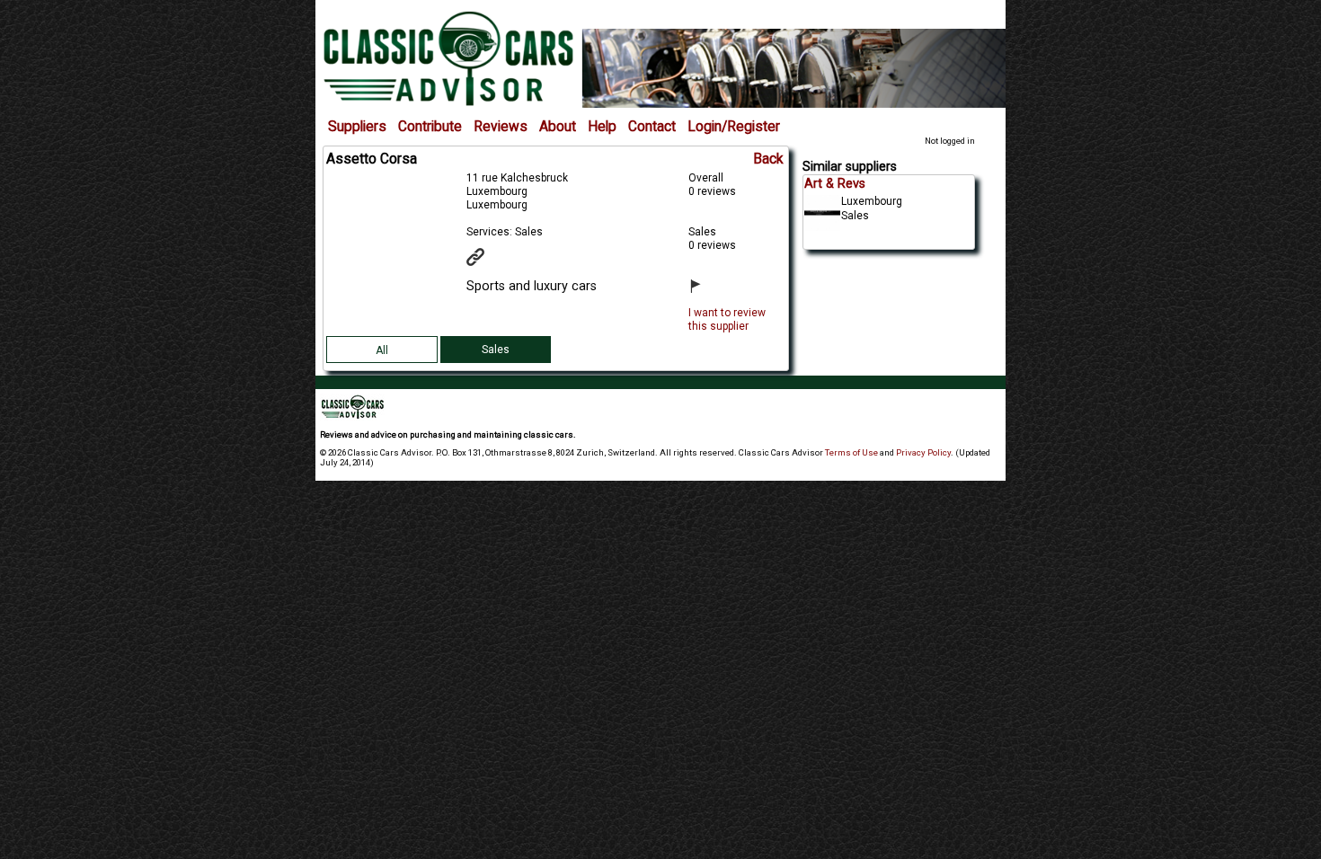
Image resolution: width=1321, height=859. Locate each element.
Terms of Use (851, 452)
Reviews (501, 127)
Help (602, 127)
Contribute (430, 127)
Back (768, 159)
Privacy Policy (923, 452)
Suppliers (357, 127)
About (557, 127)
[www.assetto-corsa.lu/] (486, 262)
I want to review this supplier (727, 319)
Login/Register (733, 127)
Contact (652, 127)
